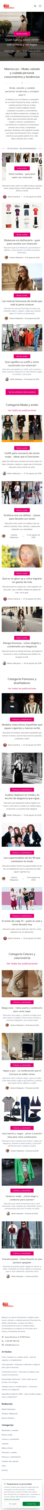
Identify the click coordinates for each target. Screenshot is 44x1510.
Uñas (4, 1466)
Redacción (7, 1403)
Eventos (5, 1470)
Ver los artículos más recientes (22, 392)
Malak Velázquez (9, 1409)
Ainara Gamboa (8, 1418)
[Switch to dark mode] (35, 6)
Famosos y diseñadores (22, 719)
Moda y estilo (22, 34)
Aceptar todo (31, 1504)
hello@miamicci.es (12, 1345)
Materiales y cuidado (10, 1430)
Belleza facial (7, 1448)
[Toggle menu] (40, 6)
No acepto (13, 1504)
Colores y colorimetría (22, 1002)
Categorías (7, 1425)
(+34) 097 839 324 (12, 1341)
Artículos (7, 1351)
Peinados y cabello (9, 1452)
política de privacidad (12, 1499)
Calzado (5, 1444)
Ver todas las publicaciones (22, 410)
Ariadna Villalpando (10, 1414)
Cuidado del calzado (10, 1461)
